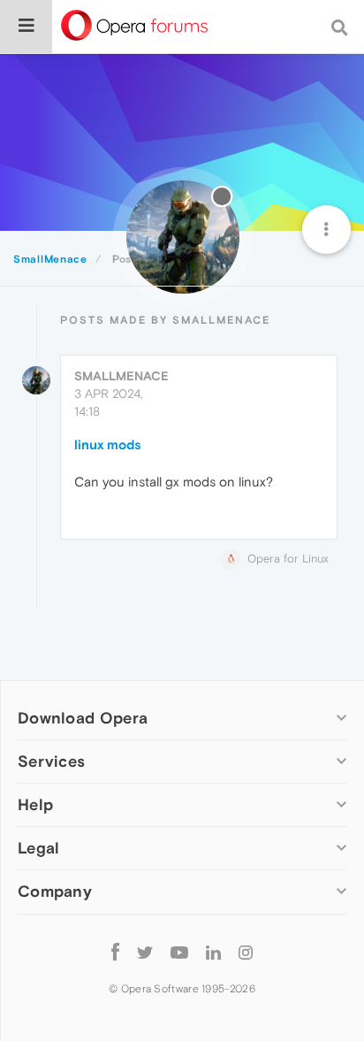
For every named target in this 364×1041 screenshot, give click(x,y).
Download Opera (83, 717)
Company (55, 891)
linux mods (107, 444)
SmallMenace (121, 376)
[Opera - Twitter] (145, 952)
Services (51, 761)
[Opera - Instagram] (246, 952)
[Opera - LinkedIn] (213, 952)
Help (35, 804)
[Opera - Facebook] (115, 952)
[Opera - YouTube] (179, 952)
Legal (39, 847)
